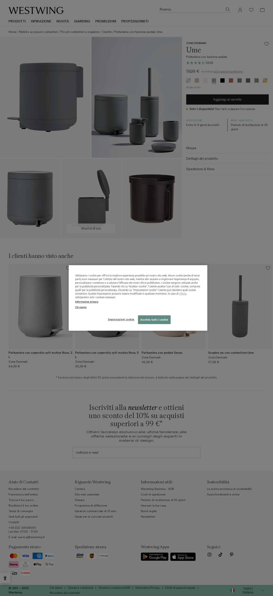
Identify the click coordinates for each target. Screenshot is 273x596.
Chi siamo (81, 307)
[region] (138, 298)
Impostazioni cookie (121, 319)
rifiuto (182, 293)
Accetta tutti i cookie (154, 319)
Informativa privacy (86, 302)
